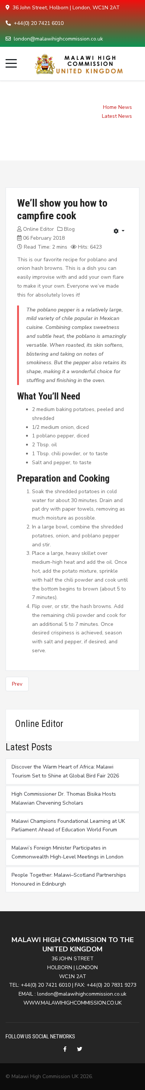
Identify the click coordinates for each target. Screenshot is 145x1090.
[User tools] (119, 231)
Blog (69, 229)
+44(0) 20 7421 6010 (39, 23)
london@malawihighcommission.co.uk (58, 38)
